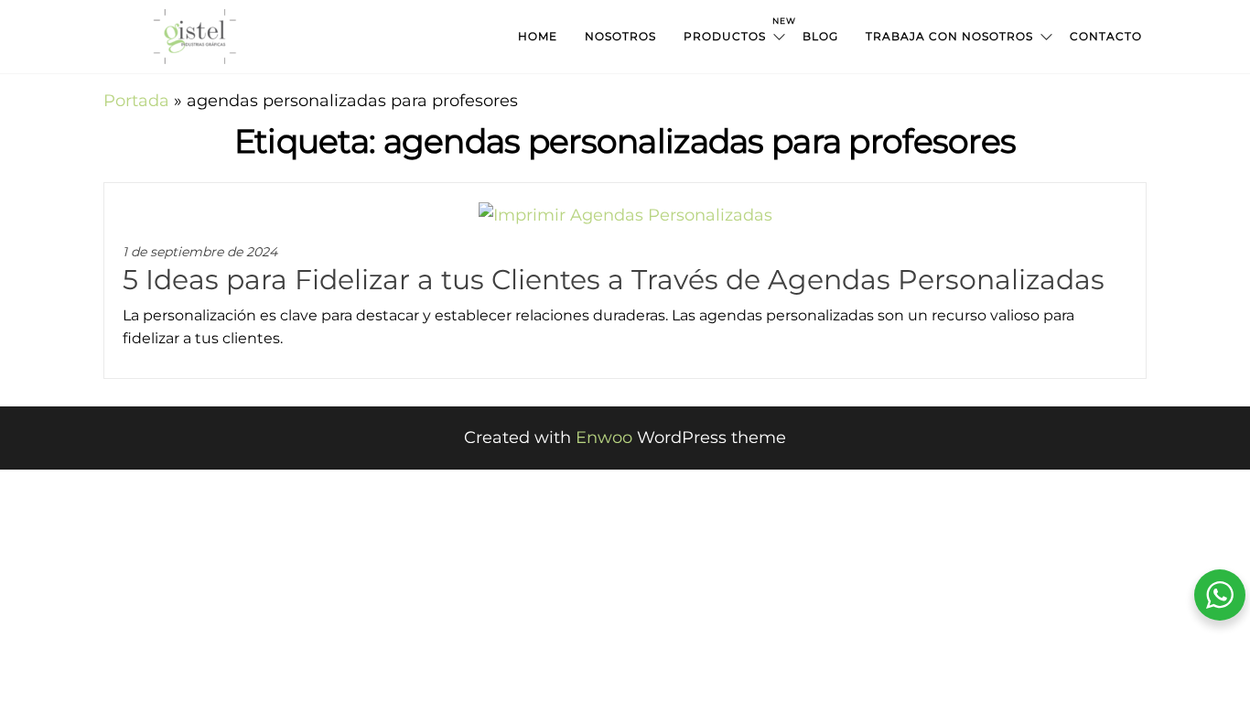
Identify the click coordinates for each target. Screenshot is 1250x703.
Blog (820, 36)
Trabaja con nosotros (949, 36)
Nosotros (620, 36)
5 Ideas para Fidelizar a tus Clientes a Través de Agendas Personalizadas (614, 280)
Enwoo (604, 437)
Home (537, 36)
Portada (136, 101)
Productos (736, 29)
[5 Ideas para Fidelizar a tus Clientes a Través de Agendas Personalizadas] (625, 214)
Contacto (1106, 36)
